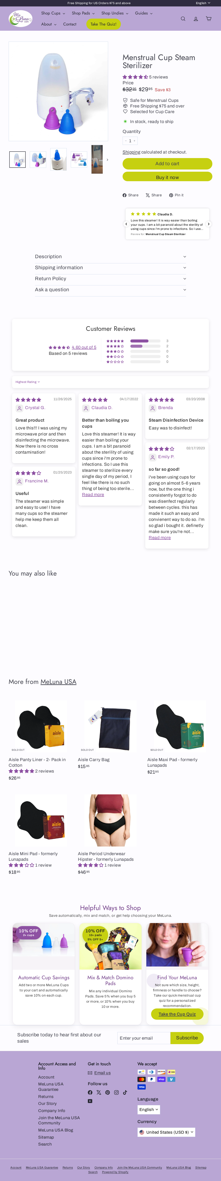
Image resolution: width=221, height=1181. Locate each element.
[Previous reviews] (126, 224)
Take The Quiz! (104, 24)
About (47, 24)
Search (45, 1144)
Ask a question (52, 289)
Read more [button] (93, 494)
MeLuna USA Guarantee (50, 1087)
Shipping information (59, 267)
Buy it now (167, 177)
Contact (69, 24)
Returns (46, 1096)
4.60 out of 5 (84, 347)
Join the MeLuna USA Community (59, 1120)
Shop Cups (51, 13)
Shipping (131, 152)
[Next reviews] (209, 224)
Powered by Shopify (115, 1172)
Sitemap (46, 1137)
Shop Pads (81, 13)
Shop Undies (113, 13)
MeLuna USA (58, 682)
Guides (142, 13)
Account (46, 1077)
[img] (28, 399)
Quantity (132, 131)
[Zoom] (58, 91)
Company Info (51, 1110)
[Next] (105, 159)
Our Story (47, 1103)
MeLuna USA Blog (55, 1130)
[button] (136, 77)
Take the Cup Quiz (177, 1014)
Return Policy (50, 278)
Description (48, 256)
